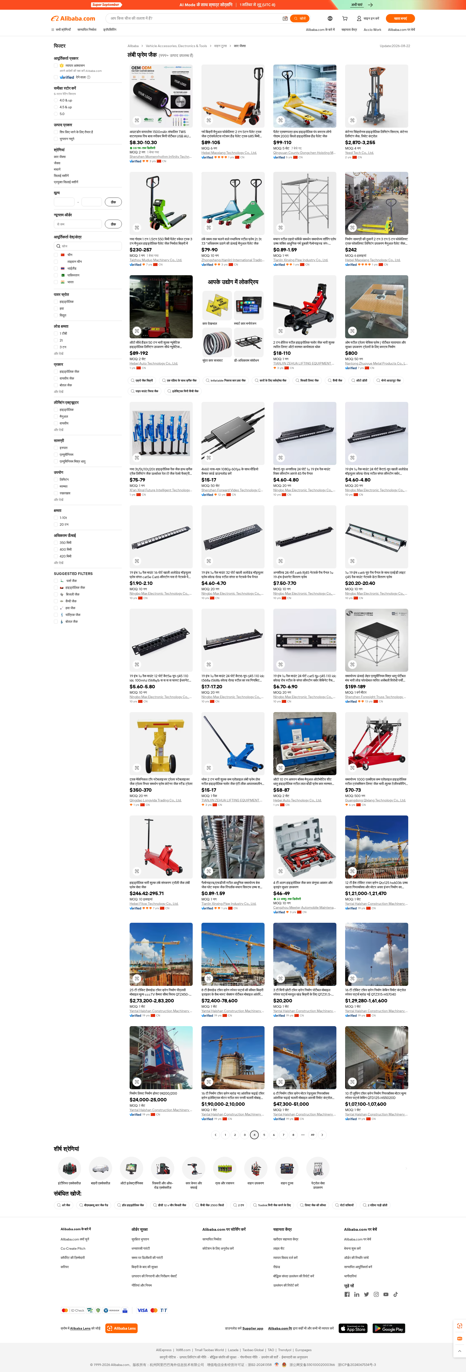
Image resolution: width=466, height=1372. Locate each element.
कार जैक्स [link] (240, 46)
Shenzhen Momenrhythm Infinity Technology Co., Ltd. (161, 156)
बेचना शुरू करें (352, 1248)
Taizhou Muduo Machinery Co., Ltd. (156, 260)
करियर (65, 1267)
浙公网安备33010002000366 (312, 1365)
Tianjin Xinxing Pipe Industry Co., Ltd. (300, 260)
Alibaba (133, 46)
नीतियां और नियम (142, 1285)
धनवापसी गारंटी (141, 1248)
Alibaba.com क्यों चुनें (75, 1239)
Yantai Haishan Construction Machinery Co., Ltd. (376, 904)
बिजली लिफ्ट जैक (309, 380)
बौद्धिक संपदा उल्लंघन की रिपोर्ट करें (293, 1276)
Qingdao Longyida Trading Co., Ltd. (156, 800)
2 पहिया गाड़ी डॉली (377, 1205)
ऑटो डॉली (361, 380)
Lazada (233, 1350)
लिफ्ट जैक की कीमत (315, 1205)
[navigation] (88, 591)
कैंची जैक (337, 380)
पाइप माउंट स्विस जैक (147, 391)
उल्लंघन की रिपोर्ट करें (286, 1285)
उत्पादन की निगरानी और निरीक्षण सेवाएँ (154, 1276)
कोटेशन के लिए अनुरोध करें (218, 1248)
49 (312, 1135)
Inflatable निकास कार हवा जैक (228, 380)
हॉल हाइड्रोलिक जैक (133, 1205)
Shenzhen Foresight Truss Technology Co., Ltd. (376, 697)
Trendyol (284, 1350)
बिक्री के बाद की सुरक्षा (145, 1267)
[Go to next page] (322, 1135)
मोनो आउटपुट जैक (391, 380)
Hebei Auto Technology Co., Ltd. (154, 363)
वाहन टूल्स (220, 46)
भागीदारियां (350, 1276)
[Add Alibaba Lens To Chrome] (121, 1328)
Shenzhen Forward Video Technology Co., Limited (233, 490)
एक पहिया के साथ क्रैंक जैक (182, 380)
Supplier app (252, 1328)
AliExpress (164, 1350)
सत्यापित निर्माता (211, 1239)
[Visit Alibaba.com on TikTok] (396, 1294)
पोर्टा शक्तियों (347, 1205)
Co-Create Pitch (73, 1248)
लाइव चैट (278, 1248)
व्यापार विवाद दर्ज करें (285, 1258)
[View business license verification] (277, 1364)
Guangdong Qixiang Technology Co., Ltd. (375, 800)
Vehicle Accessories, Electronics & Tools (176, 46)
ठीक (113, 202)
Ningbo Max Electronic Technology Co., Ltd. (304, 490)
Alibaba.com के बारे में (76, 1229)
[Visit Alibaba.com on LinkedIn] (357, 1294)
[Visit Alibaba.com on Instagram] (376, 1294)
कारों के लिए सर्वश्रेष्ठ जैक (273, 380)
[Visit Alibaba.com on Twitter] (366, 1294)
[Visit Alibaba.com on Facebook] (347, 1294)
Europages (303, 1350)
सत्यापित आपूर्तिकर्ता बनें (358, 1267)
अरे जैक (66, 1205)
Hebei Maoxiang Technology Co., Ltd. (229, 153)
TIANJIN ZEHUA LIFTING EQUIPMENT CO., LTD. (304, 363)
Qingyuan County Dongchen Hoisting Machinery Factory (304, 153)
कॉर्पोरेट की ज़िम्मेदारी (73, 1258)
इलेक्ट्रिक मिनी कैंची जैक (185, 391)
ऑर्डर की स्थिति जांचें (356, 1258)
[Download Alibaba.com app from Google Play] (389, 1328)
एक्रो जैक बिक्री (144, 380)
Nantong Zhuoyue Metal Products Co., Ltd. (376, 363)
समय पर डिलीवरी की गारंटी (147, 1258)
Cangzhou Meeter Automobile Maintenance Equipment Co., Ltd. (304, 907)
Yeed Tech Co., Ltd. (359, 153)
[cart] (346, 19)
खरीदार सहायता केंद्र (285, 1239)
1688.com (183, 1350)
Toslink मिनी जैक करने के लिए (274, 1205)
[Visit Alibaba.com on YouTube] (386, 1294)
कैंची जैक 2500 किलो (212, 1205)
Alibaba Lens (80, 1328)
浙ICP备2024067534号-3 (357, 1365)
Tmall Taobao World (209, 1350)
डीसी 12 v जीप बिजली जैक (172, 1205)
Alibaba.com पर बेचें (357, 1239)
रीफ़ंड (276, 1267)
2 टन (241, 1205)
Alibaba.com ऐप (280, 1328)
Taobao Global (253, 1350)
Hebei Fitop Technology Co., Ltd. (154, 904)
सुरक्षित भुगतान (140, 1239)
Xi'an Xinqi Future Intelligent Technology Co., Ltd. (161, 490)
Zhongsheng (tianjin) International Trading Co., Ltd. (233, 260)
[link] (459, 1326)
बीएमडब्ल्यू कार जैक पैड (96, 1205)
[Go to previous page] (215, 1135)
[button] (285, 18)
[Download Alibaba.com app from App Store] (353, 1328)
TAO (271, 1350)
